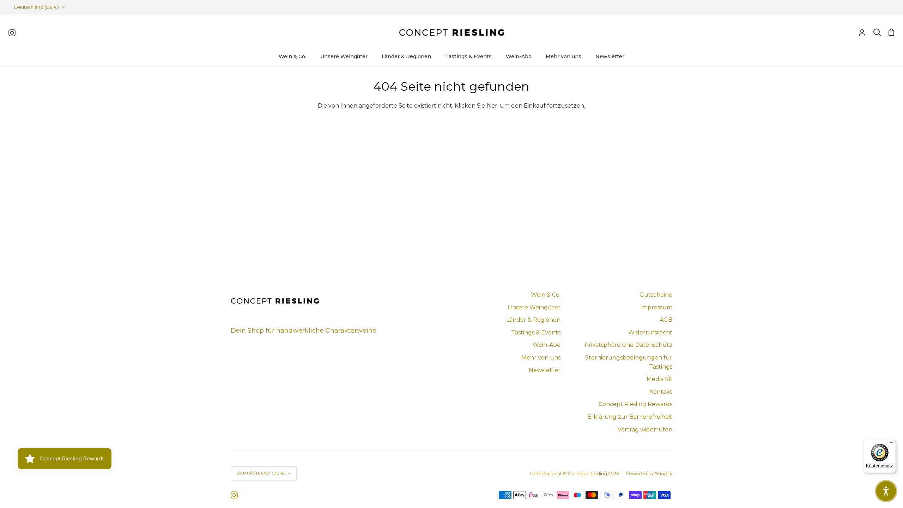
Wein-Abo (546, 344)
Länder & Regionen (533, 319)
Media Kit (659, 379)
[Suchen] (877, 32)
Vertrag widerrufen (645, 429)
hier (491, 105)
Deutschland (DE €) (36, 7)
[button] (886, 491)
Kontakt (660, 391)
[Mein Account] (862, 32)
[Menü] (891, 444)
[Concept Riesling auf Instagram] (234, 494)
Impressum (656, 307)
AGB (666, 319)
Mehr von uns (540, 357)
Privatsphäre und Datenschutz (628, 344)
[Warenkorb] (891, 32)
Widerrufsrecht (650, 332)
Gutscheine (656, 294)
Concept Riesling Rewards (635, 404)
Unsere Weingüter (534, 307)
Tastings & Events (535, 332)
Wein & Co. (545, 294)
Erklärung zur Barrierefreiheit (629, 416)
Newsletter (544, 370)
